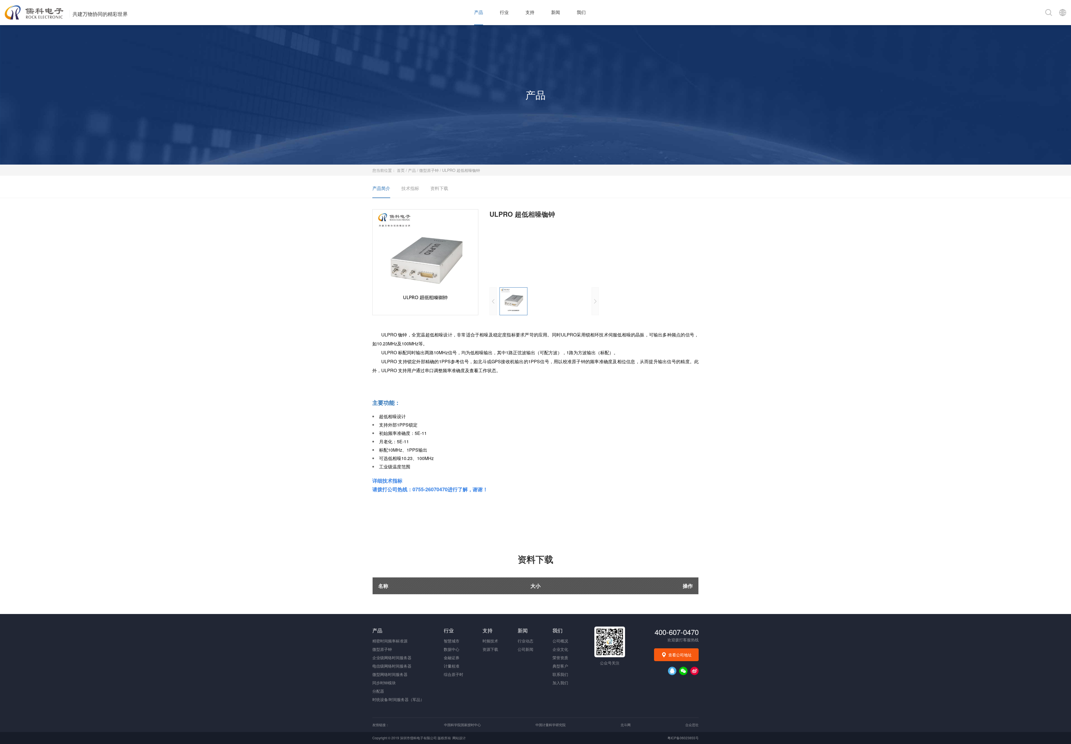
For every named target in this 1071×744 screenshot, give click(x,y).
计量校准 (451, 666)
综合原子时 (453, 674)
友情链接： (380, 724)
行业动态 (525, 641)
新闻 (555, 12)
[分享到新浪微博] (694, 671)
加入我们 (560, 682)
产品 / (413, 170)
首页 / (402, 170)
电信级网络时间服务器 (391, 666)
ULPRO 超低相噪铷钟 (461, 170)
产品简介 (381, 188)
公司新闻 (525, 649)
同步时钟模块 (384, 682)
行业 (504, 12)
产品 (478, 12)
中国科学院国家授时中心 (462, 724)
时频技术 (490, 641)
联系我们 (560, 674)
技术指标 (410, 188)
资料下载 (439, 188)
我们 (581, 12)
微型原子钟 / (430, 170)
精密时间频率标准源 (389, 641)
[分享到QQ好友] (672, 671)
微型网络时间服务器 (389, 674)
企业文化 (560, 649)
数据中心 (451, 649)
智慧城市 (451, 641)
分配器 (378, 691)
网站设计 (459, 737)
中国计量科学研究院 (551, 724)
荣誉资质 (560, 657)
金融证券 (451, 657)
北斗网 (626, 724)
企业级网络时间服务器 (391, 657)
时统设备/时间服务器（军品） (398, 699)
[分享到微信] (683, 671)
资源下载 (490, 649)
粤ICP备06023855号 (683, 737)
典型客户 (560, 666)
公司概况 (560, 641)
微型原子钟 (382, 649)
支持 (529, 12)
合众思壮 (692, 724)
